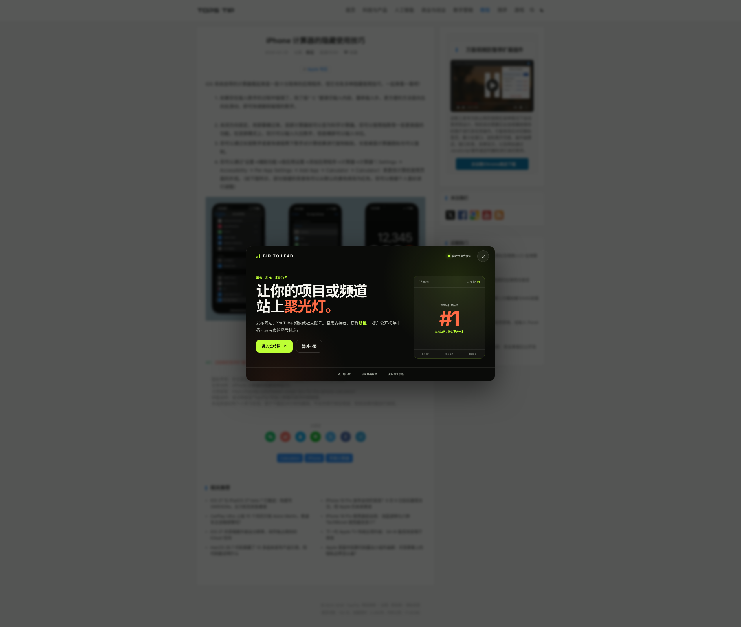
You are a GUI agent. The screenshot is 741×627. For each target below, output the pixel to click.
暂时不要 (309, 346)
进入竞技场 (271, 346)
